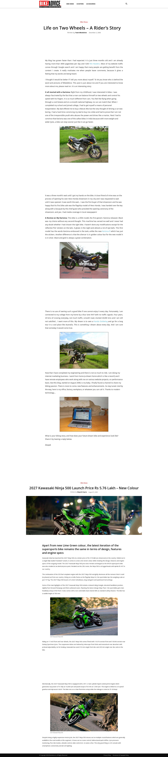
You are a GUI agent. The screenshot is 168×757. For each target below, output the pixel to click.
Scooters (80, 4)
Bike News (70, 4)
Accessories (90, 4)
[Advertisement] (84, 14)
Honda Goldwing (101, 321)
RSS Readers (95, 64)
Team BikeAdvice (81, 33)
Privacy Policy (107, 755)
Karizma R (106, 231)
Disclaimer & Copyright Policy (121, 755)
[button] (126, 4)
